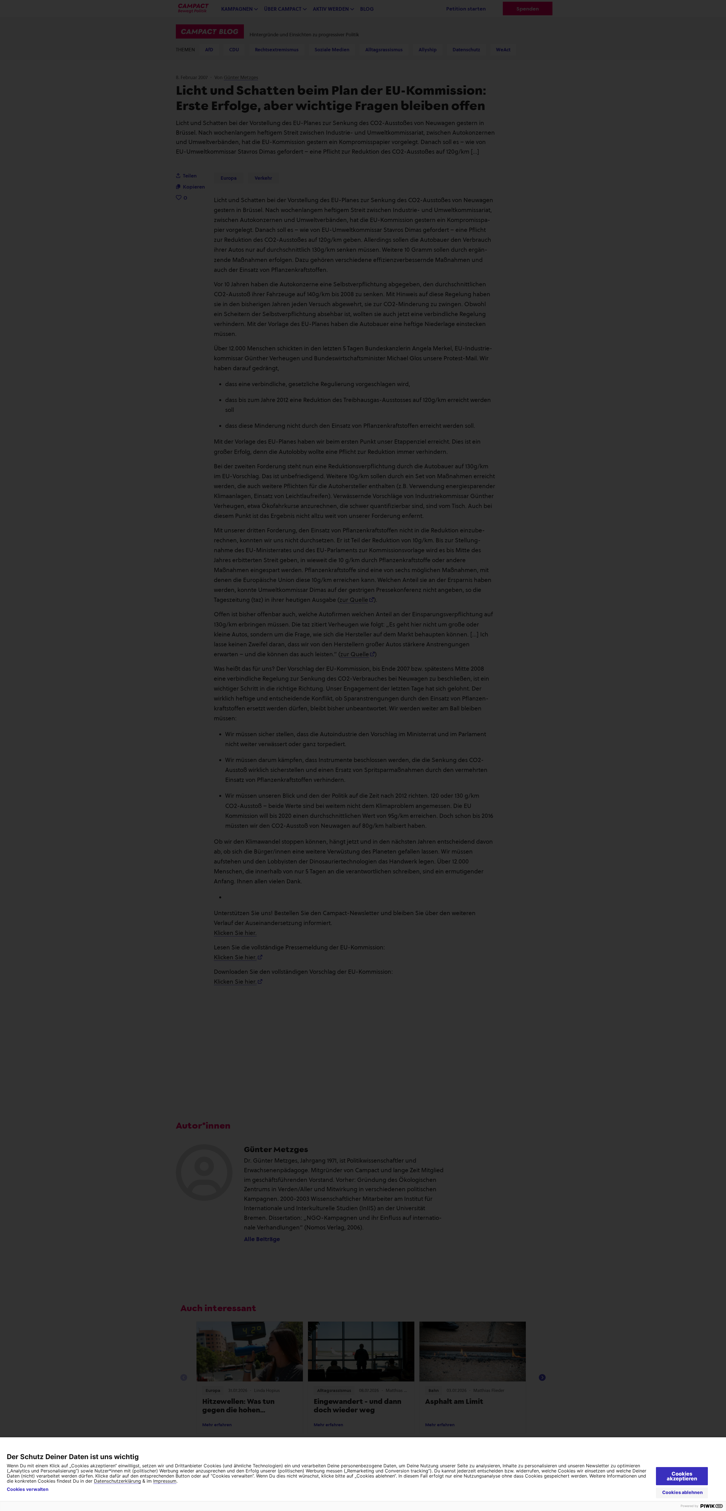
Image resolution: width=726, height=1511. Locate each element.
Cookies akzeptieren (682, 1476)
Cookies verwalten (27, 1489)
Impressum (164, 1481)
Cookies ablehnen (682, 1492)
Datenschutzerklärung (117, 1481)
